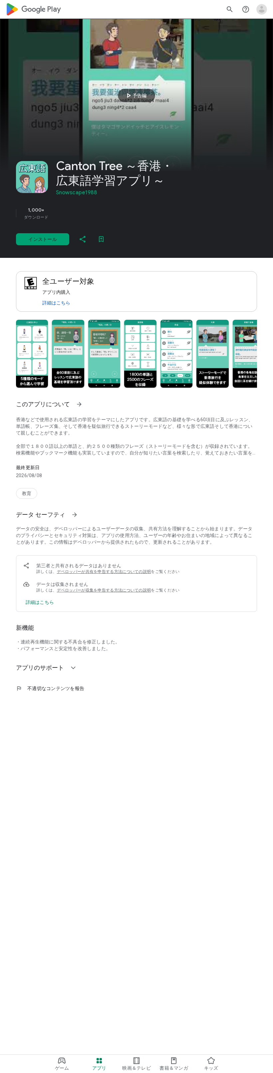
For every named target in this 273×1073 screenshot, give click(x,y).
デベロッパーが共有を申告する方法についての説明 (104, 571)
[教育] (26, 493)
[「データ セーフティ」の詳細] (75, 515)
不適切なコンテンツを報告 (50, 688)
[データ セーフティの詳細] (40, 602)
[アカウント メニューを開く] (262, 9)
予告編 (135, 95)
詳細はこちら (56, 303)
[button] (32, 354)
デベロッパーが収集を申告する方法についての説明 (104, 590)
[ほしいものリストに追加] (101, 239)
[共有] (83, 239)
